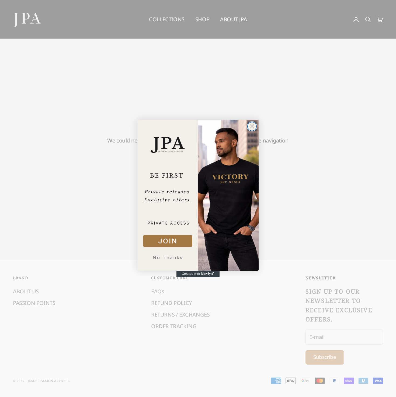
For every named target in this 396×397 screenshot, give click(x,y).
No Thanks (168, 257)
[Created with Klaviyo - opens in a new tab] (198, 274)
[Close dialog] (252, 126)
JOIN (168, 241)
